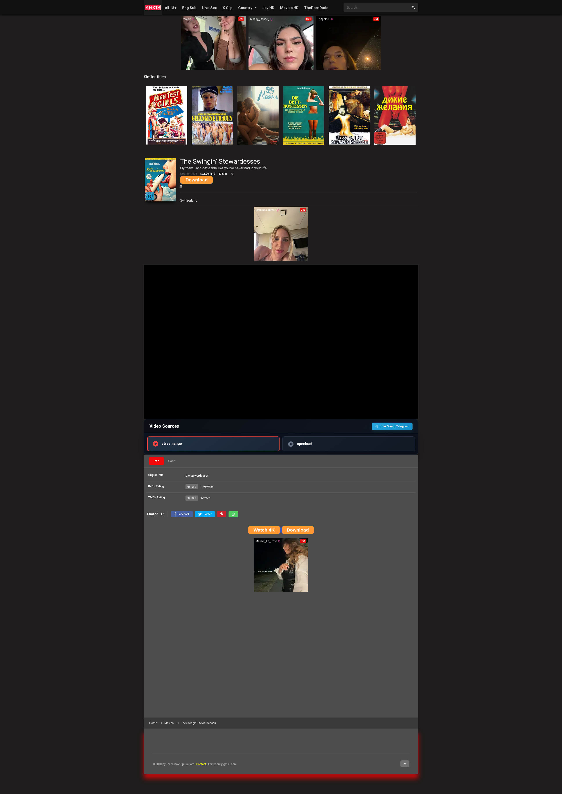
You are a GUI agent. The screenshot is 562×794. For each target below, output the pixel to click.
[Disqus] (280, 656)
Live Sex (209, 7)
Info (156, 461)
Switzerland (188, 201)
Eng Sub (189, 7)
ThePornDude (316, 7)
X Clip (227, 7)
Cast (171, 461)
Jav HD (268, 7)
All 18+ (171, 7)
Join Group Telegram (394, 426)
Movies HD (289, 7)
